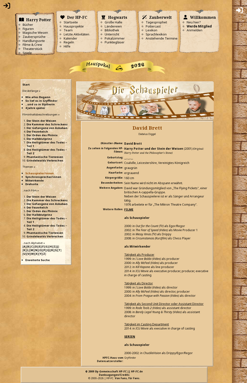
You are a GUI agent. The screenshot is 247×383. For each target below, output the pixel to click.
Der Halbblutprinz (39, 139)
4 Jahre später (35, 108)
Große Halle (113, 22)
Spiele (27, 53)
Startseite (71, 22)
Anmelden (194, 30)
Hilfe (67, 46)
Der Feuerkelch (37, 131)
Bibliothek (112, 30)
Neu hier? (194, 22)
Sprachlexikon (156, 34)
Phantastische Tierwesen (45, 157)
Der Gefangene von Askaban (47, 128)
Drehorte (31, 184)
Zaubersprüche (34, 36)
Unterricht (112, 34)
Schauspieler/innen (39, 173)
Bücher (28, 24)
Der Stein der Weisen (41, 120)
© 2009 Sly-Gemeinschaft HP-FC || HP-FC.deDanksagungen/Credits (114, 373)
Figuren (28, 29)
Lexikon (151, 30)
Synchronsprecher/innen (43, 177)
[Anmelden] (7, 6)
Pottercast (153, 26)
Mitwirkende (34, 180)
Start (26, 84)
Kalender (70, 38)
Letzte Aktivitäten (76, 34)
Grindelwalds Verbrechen (45, 160)
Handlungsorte (34, 41)
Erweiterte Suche (37, 260)
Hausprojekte (74, 26)
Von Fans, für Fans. (127, 378)
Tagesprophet (156, 22)
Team (68, 30)
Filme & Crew (32, 44)
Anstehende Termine (162, 38)
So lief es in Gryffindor (41, 100)
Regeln (69, 42)
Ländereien (113, 26)
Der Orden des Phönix (42, 135)
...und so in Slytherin (40, 104)
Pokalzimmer (115, 38)
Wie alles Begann (37, 97)
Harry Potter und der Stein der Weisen (153, 149)
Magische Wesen (35, 32)
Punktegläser (114, 42)
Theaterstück (32, 49)
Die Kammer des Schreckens (47, 124)
